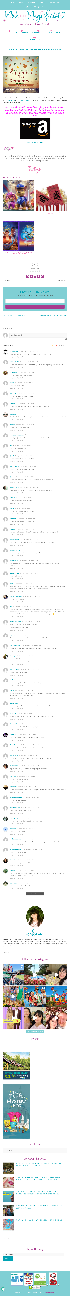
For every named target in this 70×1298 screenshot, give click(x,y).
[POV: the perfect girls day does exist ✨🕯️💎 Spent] (35, 1017)
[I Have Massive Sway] (48, 1284)
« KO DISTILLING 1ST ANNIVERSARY (15, 315)
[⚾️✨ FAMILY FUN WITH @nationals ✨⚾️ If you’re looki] (13, 974)
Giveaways (7, 280)
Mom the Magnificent (35, 17)
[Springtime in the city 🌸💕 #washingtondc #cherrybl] (56, 1017)
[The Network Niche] (17, 1284)
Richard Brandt (15, 766)
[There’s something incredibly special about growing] (35, 996)
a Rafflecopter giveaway (35, 142)
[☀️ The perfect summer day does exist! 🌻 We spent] (13, 996)
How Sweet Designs (50, 1292)
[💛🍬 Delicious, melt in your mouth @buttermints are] (56, 974)
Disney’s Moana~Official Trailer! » (53, 315)
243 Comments (61, 280)
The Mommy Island (23, 100)
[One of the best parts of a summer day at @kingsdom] (35, 974)
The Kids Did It (10, 100)
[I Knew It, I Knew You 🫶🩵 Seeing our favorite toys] (56, 996)
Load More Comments (35, 894)
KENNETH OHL (15, 807)
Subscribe (8, 1258)
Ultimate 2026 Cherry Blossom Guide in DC (39, 1220)
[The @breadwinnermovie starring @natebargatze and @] (13, 1017)
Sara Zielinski (15, 466)
